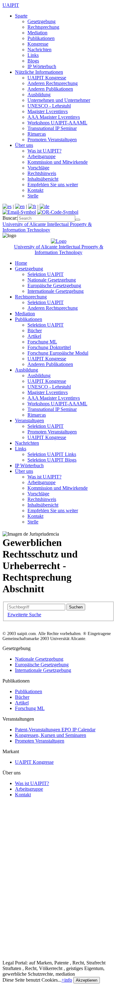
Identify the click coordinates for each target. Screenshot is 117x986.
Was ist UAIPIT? (44, 150)
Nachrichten (39, 49)
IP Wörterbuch (41, 66)
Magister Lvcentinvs (47, 111)
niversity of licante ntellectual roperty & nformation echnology (47, 227)
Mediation (37, 32)
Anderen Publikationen (50, 89)
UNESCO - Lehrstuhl (49, 105)
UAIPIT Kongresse (46, 77)
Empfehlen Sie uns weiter (52, 184)
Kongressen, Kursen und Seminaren (50, 735)
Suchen (76, 607)
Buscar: (9, 218)
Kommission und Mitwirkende (57, 162)
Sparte (21, 15)
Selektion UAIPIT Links (51, 454)
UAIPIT (10, 5)
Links (33, 55)
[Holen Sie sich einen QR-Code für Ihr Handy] (57, 212)
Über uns (24, 145)
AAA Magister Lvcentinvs (53, 117)
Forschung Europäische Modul (57, 353)
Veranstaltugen (29, 420)
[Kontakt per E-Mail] (19, 212)
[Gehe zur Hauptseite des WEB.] (58, 241)
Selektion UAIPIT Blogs (51, 460)
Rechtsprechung (43, 27)
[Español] (7, 206)
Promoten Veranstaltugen (52, 139)
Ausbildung (39, 94)
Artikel (34, 336)
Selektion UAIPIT (45, 274)
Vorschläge (38, 167)
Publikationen (41, 38)
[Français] (32, 206)
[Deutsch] (44, 206)
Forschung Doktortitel (49, 347)
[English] (20, 206)
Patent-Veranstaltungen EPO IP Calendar (55, 729)
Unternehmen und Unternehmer (58, 100)
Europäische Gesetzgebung (54, 285)
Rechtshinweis (41, 173)
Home (21, 263)
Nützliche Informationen (39, 72)
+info (66, 980)
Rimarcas (36, 134)
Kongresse (37, 44)
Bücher (34, 330)
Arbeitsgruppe (41, 156)
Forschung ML (42, 341)
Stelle (32, 195)
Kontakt (35, 190)
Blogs (33, 60)
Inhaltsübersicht (42, 179)
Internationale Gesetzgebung (55, 291)
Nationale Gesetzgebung (51, 280)
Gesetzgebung (41, 21)
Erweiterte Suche (24, 614)
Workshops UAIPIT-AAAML (57, 122)
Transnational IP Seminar (52, 128)
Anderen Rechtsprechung (52, 83)
